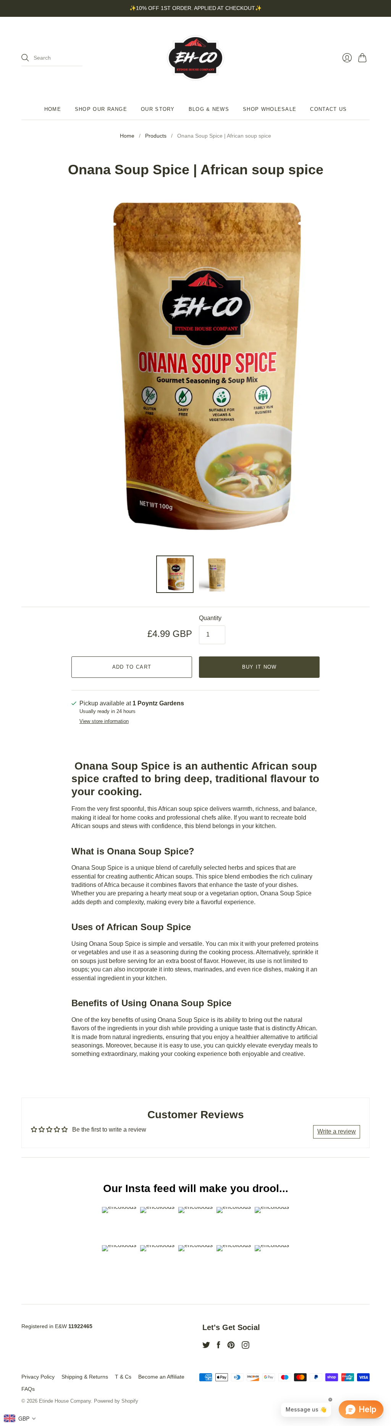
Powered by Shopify (116, 1401)
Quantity (210, 618)
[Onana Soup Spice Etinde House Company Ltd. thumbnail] (175, 574)
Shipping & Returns (84, 1377)
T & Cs (123, 1377)
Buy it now (259, 667)
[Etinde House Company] (195, 58)
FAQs (28, 1389)
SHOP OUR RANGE (101, 109)
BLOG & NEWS (209, 109)
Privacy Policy (38, 1377)
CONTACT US (328, 109)
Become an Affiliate (161, 1377)
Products (155, 136)
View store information (104, 721)
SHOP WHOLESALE (269, 109)
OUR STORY (158, 109)
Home (127, 136)
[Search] (25, 58)
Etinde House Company (65, 1401)
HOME (52, 109)
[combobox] (20, 1418)
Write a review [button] (336, 1131)
